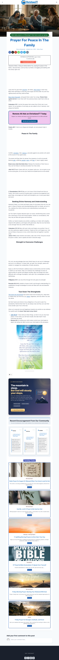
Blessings (26, 534)
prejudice (15, 153)
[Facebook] (25, 658)
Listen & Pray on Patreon (18, 410)
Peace (41, 49)
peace (28, 296)
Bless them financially (14, 97)
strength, (24, 89)
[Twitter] (28, 658)
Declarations (29, 562)
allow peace (37, 89)
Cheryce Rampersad (20, 49)
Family (38, 49)
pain (14, 160)
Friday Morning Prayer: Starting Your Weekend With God (29, 592)
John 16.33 (14, 315)
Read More (29, 487)
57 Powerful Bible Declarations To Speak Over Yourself (29, 565)
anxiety (23, 160)
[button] (9, 52)
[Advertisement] (29, 80)
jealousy (24, 153)
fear (33, 160)
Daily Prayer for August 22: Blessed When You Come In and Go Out (29, 481)
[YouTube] (33, 658)
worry (27, 160)
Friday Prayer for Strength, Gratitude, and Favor (29, 619)
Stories (29, 617)
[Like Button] (9, 375)
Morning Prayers (29, 478)
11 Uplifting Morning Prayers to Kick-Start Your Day (29, 537)
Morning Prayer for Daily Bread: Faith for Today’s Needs (16, 435)
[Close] (39, 2)
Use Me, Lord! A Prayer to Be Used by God (29, 509)
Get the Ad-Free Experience (29, 121)
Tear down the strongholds (15, 294)
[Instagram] (31, 658)
